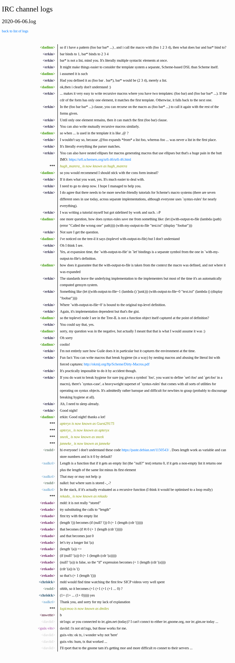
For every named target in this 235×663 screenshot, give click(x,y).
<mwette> (47, 615)
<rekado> (47, 503)
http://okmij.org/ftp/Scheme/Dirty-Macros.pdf (116, 364)
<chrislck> (47, 582)
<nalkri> (48, 463)
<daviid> (48, 622)
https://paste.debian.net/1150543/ (145, 450)
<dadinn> (47, 47)
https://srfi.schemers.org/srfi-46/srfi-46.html (100, 159)
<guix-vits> (46, 628)
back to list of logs (15, 31)
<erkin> (49, 54)
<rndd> (49, 450)
